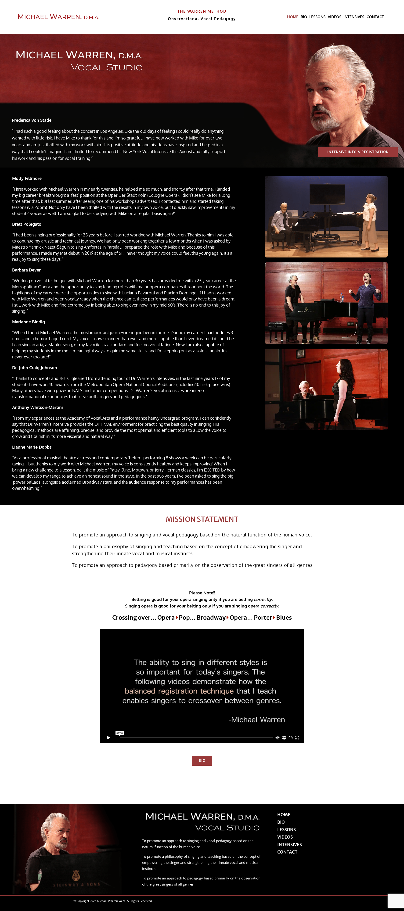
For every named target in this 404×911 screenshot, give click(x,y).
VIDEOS (285, 837)
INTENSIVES (289, 844)
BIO (281, 822)
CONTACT (287, 852)
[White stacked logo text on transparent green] (59, 15)
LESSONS (286, 829)
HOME (283, 814)
